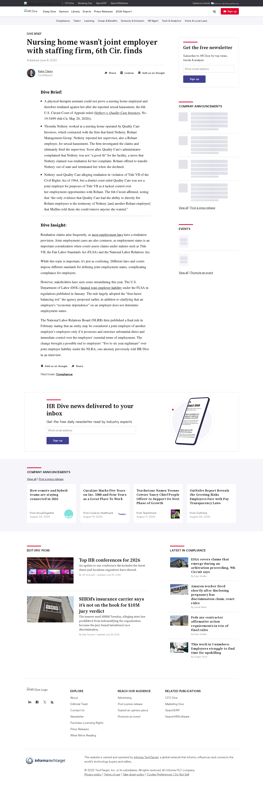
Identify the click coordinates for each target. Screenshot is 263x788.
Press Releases (103, 11)
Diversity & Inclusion (132, 20)
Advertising (125, 697)
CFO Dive (69, 3)
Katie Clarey (45, 71)
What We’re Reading (83, 735)
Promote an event (201, 272)
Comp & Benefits (107, 20)
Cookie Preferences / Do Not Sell (168, 774)
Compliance (63, 20)
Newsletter (77, 716)
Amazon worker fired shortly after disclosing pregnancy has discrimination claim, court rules (213, 594)
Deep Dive (49, 11)
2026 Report (124, 11)
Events (87, 11)
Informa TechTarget (146, 757)
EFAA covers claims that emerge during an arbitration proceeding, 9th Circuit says (213, 565)
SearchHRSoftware (119, 3)
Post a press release (202, 208)
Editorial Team (79, 704)
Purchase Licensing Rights (86, 723)
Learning (89, 20)
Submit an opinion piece (133, 710)
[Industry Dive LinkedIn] (29, 702)
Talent (77, 20)
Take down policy (134, 774)
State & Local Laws (196, 20)
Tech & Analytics (171, 20)
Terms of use (112, 774)
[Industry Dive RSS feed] (52, 702)
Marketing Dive (85, 3)
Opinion (64, 11)
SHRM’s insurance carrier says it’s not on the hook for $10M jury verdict (111, 605)
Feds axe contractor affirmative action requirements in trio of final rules (209, 623)
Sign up (232, 11)
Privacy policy (93, 774)
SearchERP (101, 3)
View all (183, 208)
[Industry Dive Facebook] (37, 702)
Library (75, 11)
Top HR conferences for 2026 (109, 560)
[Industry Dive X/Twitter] (44, 702)
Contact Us (77, 710)
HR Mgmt (153, 20)
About (74, 697)
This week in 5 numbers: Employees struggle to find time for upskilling (213, 648)
